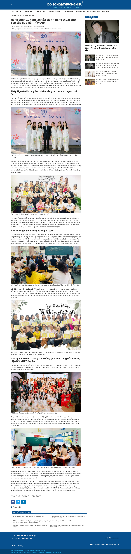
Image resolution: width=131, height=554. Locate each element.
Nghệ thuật (80, 11)
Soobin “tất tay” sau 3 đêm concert (60, 521)
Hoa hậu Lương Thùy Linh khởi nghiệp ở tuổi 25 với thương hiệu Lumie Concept (106, 73)
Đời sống (28, 11)
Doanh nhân (68, 11)
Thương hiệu (41, 11)
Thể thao (105, 11)
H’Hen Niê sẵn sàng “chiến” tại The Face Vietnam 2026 (28, 26)
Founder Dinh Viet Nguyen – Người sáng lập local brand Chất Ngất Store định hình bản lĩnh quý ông (107, 65)
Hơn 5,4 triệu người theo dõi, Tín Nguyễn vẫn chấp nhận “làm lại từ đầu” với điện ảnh (36, 29)
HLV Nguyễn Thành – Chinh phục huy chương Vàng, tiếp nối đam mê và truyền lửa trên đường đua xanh (30, 521)
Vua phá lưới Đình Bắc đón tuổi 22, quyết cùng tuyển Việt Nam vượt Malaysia (67, 525)
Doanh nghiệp (54, 11)
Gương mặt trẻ (93, 11)
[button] (12, 4)
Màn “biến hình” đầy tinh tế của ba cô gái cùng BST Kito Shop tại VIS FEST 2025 (107, 81)
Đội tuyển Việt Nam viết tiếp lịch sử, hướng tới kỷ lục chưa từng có (30, 525)
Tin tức (19, 11)
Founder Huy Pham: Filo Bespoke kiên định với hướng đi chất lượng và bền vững (101, 48)
